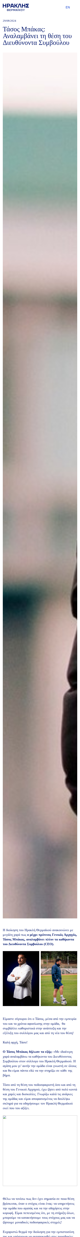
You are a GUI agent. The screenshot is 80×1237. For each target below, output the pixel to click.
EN (68, 7)
